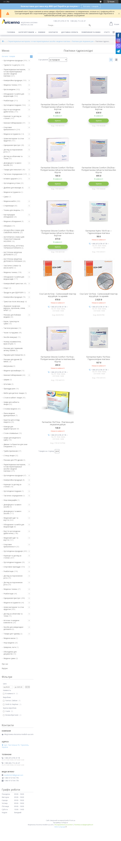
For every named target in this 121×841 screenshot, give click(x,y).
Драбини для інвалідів (12, 187)
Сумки (6, 197)
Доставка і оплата (69, 32)
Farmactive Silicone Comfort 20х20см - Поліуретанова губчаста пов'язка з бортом (99, 106)
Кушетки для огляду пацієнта (12, 421)
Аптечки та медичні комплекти (11, 621)
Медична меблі (10, 201)
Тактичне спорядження (13, 174)
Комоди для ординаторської (10, 427)
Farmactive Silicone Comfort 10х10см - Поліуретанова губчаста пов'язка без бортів (57, 170)
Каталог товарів (90, 6)
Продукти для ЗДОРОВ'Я (13, 292)
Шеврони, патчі (10, 647)
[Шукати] (90, 25)
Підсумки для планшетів (13, 355)
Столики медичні (10, 409)
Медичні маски (9, 638)
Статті (107, 32)
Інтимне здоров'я (10, 178)
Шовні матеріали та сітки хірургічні (14, 139)
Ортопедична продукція (13, 60)
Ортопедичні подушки (12, 105)
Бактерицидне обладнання (9, 216)
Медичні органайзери (12, 370)
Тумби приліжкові (11, 451)
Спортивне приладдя (12, 567)
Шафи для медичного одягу (12, 439)
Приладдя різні (9, 388)
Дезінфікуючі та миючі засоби (12, 164)
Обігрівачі (7, 226)
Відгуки (5, 668)
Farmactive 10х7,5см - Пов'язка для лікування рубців (57, 423)
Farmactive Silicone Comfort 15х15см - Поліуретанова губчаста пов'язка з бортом (58, 106)
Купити (57, 120)
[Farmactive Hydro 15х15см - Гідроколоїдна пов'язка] (99, 337)
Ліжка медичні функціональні (9, 414)
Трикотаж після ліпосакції (14, 301)
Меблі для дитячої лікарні (14, 393)
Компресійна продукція (13, 80)
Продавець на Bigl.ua (60, 823)
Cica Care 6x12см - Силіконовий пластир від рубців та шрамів (57, 295)
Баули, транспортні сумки (11, 322)
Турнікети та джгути (12, 65)
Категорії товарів (26, 32)
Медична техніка (10, 85)
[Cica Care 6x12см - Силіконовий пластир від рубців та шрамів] (58, 274)
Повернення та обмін (91, 32)
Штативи (7, 384)
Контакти (53, 32)
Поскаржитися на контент (64, 825)
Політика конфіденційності (83, 825)
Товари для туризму (12, 634)
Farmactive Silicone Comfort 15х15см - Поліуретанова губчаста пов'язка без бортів (57, 359)
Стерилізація (9, 206)
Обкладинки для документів (10, 653)
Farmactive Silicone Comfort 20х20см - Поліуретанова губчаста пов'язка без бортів (98, 170)
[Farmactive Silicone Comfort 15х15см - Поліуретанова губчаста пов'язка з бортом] (58, 85)
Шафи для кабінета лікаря (11, 403)
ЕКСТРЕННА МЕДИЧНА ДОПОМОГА (13, 253)
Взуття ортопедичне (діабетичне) (12, 110)
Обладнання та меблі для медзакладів (14, 95)
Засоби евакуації (10, 337)
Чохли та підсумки (11, 332)
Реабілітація (8, 100)
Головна (11, 32)
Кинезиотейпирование (13, 123)
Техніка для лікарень (12, 210)
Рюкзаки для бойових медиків (12, 316)
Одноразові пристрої (12, 145)
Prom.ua (72, 820)
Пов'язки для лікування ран (83, 41)
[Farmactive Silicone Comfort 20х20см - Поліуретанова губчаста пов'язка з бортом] (99, 85)
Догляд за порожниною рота (13, 151)
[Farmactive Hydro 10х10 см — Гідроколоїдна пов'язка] (99, 211)
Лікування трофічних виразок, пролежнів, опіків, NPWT (14, 308)
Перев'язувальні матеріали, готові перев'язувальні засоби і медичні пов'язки (39, 41)
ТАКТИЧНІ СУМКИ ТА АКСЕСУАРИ (12, 267)
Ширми (6, 379)
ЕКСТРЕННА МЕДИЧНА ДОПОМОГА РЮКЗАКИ (13, 260)
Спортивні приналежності (10, 128)
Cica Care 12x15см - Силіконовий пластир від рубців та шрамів (99, 295)
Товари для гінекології (13, 169)
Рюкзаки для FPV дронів (13, 460)
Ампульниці (8, 366)
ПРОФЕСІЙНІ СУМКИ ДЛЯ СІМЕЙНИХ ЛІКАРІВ (14, 231)
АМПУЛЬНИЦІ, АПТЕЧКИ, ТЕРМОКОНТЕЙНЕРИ (14, 247)
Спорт (6, 288)
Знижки (41, 32)
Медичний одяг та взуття (11, 519)
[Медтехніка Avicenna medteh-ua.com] (10, 21)
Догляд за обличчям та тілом (13, 157)
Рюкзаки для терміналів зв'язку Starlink (13, 349)
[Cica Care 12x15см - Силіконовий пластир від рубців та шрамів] (99, 274)
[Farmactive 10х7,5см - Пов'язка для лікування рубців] (58, 402)
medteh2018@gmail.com (13, 775)
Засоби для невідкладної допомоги (13, 628)
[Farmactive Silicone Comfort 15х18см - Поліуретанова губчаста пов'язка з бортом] (58, 211)
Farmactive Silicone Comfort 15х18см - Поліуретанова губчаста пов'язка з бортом (58, 233)
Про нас (5, 664)
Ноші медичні (9, 643)
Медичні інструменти (12, 134)
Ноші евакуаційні (10, 500)
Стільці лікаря (9, 455)
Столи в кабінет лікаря (13, 397)
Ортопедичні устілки (12, 183)
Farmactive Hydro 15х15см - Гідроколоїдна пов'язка (98, 358)
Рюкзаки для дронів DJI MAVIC (13, 360)
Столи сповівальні (11, 433)
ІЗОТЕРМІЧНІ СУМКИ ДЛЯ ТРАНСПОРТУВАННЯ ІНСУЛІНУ (14, 239)
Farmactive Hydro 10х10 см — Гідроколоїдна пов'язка (99, 232)
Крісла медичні (9, 89)
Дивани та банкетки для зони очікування (15, 445)
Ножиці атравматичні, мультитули (12, 342)
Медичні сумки (9, 658)
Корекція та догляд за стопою (12, 117)
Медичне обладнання (12, 221)
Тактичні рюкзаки (11, 328)
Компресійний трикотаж (13, 283)
